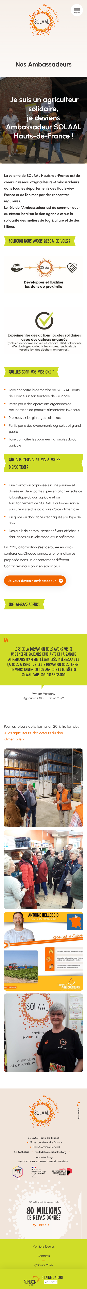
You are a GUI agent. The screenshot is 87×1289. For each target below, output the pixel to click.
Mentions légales (43, 1246)
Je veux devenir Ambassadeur (32, 580)
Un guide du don (21, 517)
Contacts (44, 1256)
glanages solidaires (46, 417)
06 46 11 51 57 (21, 1152)
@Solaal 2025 (43, 1265)
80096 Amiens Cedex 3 (46, 1147)
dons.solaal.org (44, 1157)
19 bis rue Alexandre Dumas (46, 1142)
